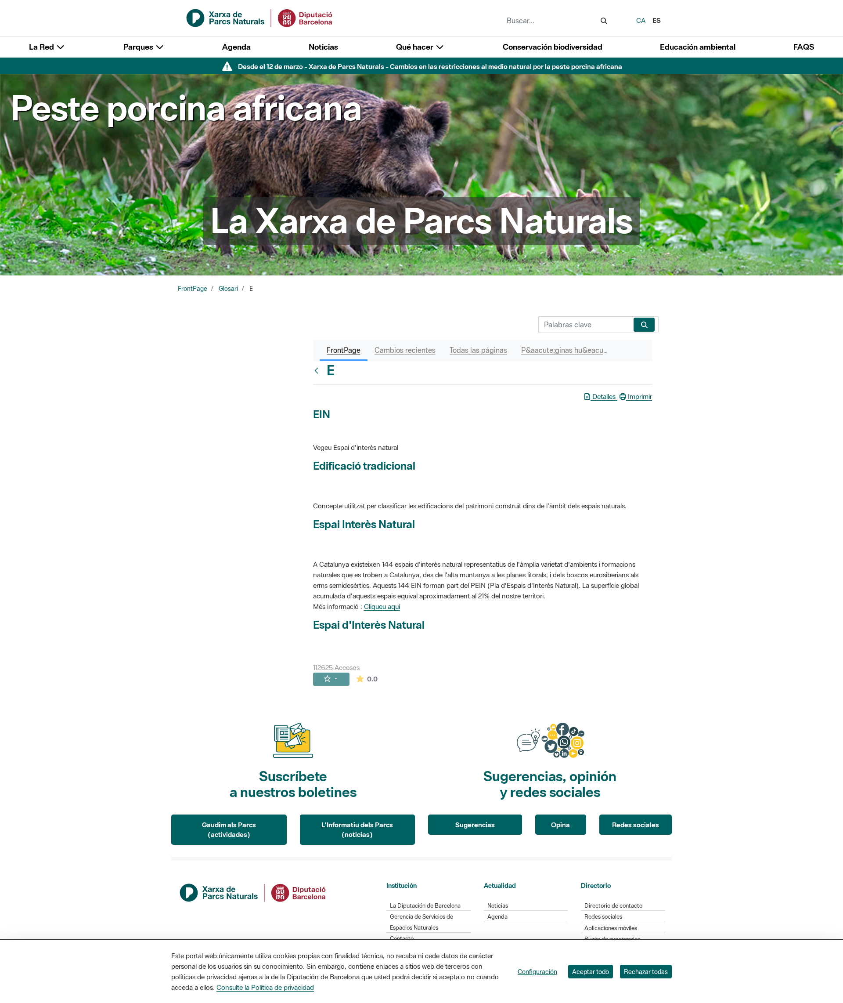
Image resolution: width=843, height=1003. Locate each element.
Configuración (537, 971)
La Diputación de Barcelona (425, 905)
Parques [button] (139, 47)
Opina (560, 824)
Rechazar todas (646, 971)
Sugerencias (475, 824)
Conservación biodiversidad (552, 47)
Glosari (228, 289)
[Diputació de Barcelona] (253, 891)
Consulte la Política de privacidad (265, 987)
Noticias (323, 47)
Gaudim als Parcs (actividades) (229, 829)
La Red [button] (42, 47)
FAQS (803, 47)
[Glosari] (318, 370)
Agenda (236, 47)
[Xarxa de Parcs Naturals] (259, 17)
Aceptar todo (590, 971)
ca (640, 20)
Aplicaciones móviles (610, 928)
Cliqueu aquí (382, 606)
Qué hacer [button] (415, 47)
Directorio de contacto (613, 905)
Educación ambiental (697, 47)
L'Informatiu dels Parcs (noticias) (357, 829)
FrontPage (192, 289)
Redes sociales (635, 824)
